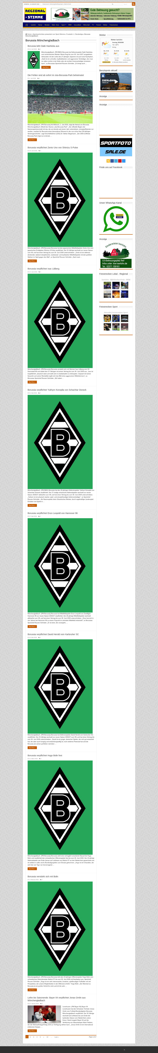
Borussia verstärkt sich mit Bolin (43, 876)
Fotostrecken (114, 25)
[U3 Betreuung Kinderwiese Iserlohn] (92, 14)
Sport (63, 25)
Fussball (69, 34)
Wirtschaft (86, 25)
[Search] (133, 4)
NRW (69, 25)
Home (27, 24)
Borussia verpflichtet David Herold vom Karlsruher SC (53, 634)
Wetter (105, 25)
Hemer (40, 25)
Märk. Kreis (55, 25)
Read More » (46, 67)
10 (47, 1037)
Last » (56, 1037)
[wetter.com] (106, 62)
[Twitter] (116, 4)
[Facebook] (114, 4)
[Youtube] (119, 4)
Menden (47, 25)
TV (93, 25)
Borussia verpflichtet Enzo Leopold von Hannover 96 (53, 513)
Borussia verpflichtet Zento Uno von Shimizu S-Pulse (53, 147)
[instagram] (121, 4)
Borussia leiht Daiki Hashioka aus (43, 46)
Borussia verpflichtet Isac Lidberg (43, 269)
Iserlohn (33, 25)
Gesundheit (77, 25)
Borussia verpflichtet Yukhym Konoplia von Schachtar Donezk (57, 390)
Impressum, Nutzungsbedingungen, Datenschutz (57, 4)
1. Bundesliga (78, 34)
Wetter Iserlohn (116, 40)
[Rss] (112, 4)
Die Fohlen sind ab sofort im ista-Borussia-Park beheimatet (56, 75)
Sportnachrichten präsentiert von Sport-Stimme (49, 34)
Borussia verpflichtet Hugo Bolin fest (45, 755)
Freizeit (98, 25)
